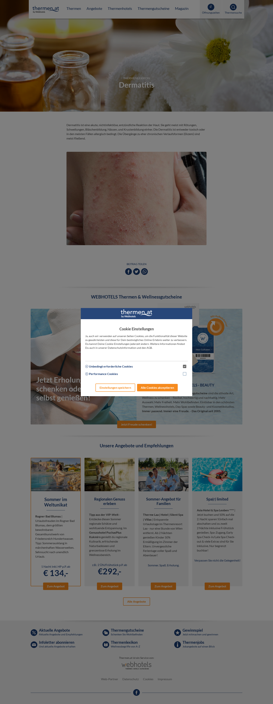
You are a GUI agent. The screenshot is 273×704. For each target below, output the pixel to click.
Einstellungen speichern (115, 387)
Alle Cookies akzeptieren (157, 387)
